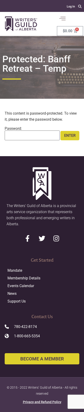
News (12, 293)
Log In (71, 6)
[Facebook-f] (28, 238)
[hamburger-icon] (62, 19)
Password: (13, 129)
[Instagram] (56, 238)
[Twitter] (42, 238)
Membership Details (23, 278)
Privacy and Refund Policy (42, 402)
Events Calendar (20, 286)
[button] (80, 7)
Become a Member (42, 359)
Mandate (14, 270)
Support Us (16, 301)
